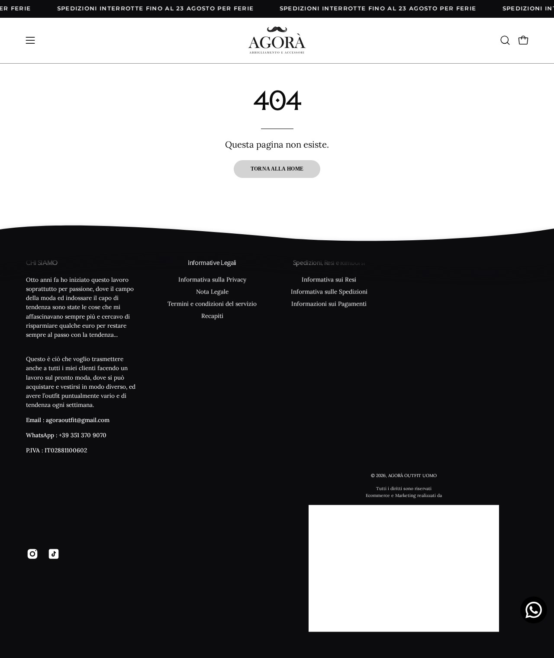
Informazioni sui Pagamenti (329, 303)
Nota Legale (212, 291)
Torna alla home (277, 169)
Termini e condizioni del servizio (212, 303)
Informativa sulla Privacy (212, 279)
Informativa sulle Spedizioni (329, 291)
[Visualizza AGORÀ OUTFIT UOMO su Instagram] (31, 553)
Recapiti (212, 315)
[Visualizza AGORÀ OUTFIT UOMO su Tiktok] (52, 553)
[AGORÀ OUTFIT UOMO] (277, 40)
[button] (505, 40)
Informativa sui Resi (329, 279)
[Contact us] (533, 610)
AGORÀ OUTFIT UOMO (412, 475)
